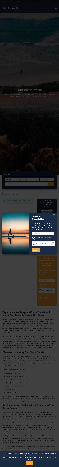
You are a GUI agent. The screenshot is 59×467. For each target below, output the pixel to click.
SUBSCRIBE (36, 250)
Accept (29, 463)
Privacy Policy (29, 455)
